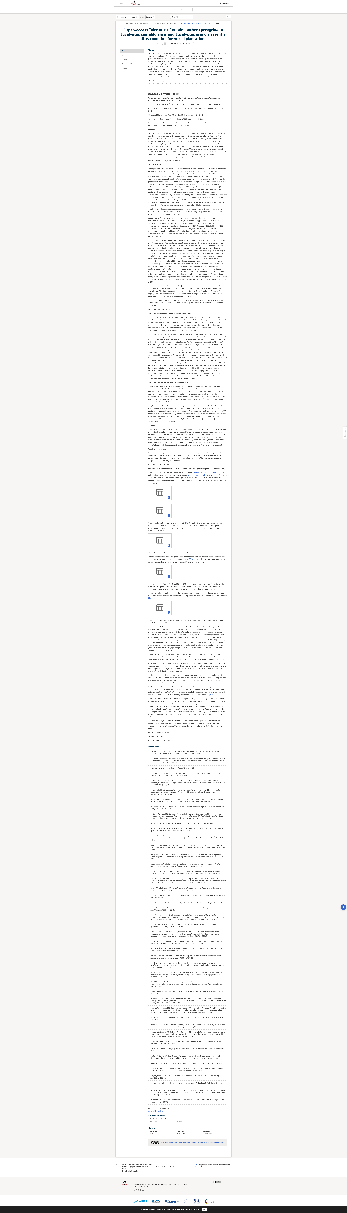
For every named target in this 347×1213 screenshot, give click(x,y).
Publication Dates (127, 64)
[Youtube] (143, 1190)
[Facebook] (141, 1190)
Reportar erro (345, 432)
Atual (142, 17)
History (124, 68)
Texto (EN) (175, 17)
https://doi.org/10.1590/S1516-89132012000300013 (195, 23)
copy (216, 23)
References (126, 59)
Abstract (125, 51)
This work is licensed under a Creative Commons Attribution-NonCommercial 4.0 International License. (192, 1142)
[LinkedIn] (138, 1190)
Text (123, 55)
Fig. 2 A (192, 475)
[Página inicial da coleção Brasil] (124, 1186)
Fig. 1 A (199, 472)
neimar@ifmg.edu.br (156, 1111)
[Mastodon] (136, 1190)
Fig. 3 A (188, 523)
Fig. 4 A (194, 559)
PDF (187, 17)
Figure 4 (211, 695)
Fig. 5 (152, 598)
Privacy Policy (195, 1209)
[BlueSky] (134, 1190)
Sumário (124, 17)
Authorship (159, 44)
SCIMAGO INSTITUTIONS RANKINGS (179, 44)
